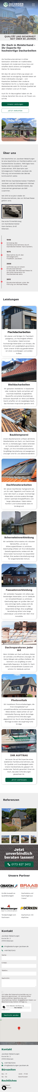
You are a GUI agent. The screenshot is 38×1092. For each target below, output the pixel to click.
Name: (4, 955)
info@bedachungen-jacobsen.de (16, 946)
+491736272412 (9, 950)
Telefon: (5, 970)
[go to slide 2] (15, 839)
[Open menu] (33, 4)
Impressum (6, 1085)
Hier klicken (18, 1007)
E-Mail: (4, 963)
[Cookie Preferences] (4, 1088)
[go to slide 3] (25, 839)
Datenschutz (6, 1088)
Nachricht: (6, 978)
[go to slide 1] (5, 839)
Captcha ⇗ (5, 1009)
